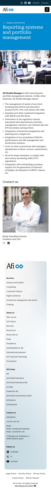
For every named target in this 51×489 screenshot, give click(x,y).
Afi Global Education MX (16, 382)
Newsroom (11, 330)
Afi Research (11, 404)
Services (10, 326)
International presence (16, 352)
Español (36, 3)
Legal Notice (11, 473)
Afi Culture (11, 321)
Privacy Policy (39, 473)
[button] (47, 9)
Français (45, 3)
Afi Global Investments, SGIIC (19, 396)
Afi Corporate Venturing (16, 357)
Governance (11, 361)
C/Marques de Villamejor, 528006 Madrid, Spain (18, 437)
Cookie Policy (18, 478)
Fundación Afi (12, 391)
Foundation (11, 343)
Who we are (11, 317)
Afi (7, 374)
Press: (8, 426)
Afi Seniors (11, 400)
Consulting (11, 287)
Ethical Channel (32, 478)
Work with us (12, 335)
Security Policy (24, 473)
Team (8, 339)
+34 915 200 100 (12, 421)
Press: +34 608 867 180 (15, 432)
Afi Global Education (15, 378)
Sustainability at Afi (14, 348)
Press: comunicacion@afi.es (18, 429)
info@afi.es (11, 417)
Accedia (9, 387)
